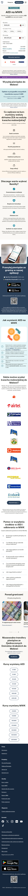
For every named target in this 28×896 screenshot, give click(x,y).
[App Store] (14, 290)
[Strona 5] (17, 632)
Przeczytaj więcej (7, 625)
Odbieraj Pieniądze (6, 766)
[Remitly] (2, 2)
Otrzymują (5, 35)
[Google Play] (14, 285)
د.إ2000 (12, 31)
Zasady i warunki (14, 74)
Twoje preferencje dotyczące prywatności (12, 838)
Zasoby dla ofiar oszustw (8, 788)
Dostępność (5, 848)
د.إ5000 (19, 31)
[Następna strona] (18, 632)
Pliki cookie (4, 851)
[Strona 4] (15, 632)
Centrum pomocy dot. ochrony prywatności (12, 841)
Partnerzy (4, 792)
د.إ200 (5, 31)
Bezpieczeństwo (6, 845)
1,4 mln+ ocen (15, 279)
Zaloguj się (10, 2)
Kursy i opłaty (5, 782)
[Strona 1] (11, 632)
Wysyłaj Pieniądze (6, 763)
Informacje (4, 750)
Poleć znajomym (6, 802)
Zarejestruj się (19, 2)
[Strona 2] (12, 632)
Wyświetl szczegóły (14, 52)
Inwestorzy (4, 753)
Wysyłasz (5, 22)
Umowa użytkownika (7, 831)
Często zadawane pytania (8, 811)
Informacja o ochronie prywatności (10, 835)
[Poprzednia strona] (9, 632)
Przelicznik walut (6, 798)
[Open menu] (25, 2)
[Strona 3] (14, 632)
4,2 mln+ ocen (15, 277)
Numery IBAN (5, 795)
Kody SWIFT (5, 785)
